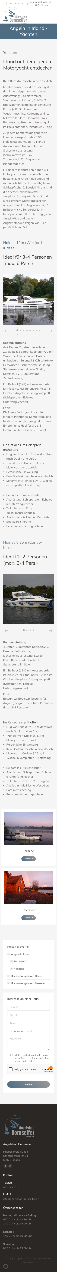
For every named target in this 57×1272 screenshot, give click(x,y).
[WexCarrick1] (28, 299)
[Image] (28, 828)
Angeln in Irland (20, 954)
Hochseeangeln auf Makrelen (28, 983)
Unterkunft (29, 910)
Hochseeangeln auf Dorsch (27, 976)
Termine (28, 851)
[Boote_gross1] (28, 599)
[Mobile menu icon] (50, 15)
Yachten (19, 968)
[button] (6, 331)
